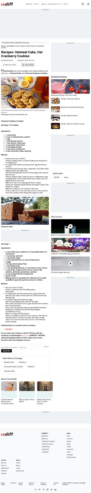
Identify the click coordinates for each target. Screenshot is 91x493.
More (64, 4)
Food (17, 46)
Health (18, 463)
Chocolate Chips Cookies (13, 367)
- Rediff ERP (44, 452)
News (35, 4)
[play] (70, 226)
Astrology (70, 455)
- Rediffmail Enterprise (48, 441)
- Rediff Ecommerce (47, 444)
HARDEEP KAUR (8, 60)
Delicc (66, 177)
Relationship (20, 471)
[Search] (82, 4)
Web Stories (56, 217)
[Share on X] (39, 490)
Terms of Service (31, 483)
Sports (69, 444)
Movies (69, 441)
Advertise (13, 483)
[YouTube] (51, 490)
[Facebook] (43, 490)
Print (47, 346)
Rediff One (44, 439)
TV (61, 4)
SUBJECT (31, 367)
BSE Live (3, 463)
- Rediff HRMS (45, 447)
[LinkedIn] (55, 490)
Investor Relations (44, 483)
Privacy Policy (21, 483)
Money (43, 4)
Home (27, 4)
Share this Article (10, 65)
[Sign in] (88, 4)
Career (18, 468)
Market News (5, 468)
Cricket (69, 447)
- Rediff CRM (45, 449)
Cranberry (22, 362)
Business (70, 439)
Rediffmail (44, 436)
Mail (31, 4)
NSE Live (3, 465)
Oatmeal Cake (9, 371)
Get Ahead (10, 46)
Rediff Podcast (71, 457)
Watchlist (4, 471)
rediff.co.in (25, 335)
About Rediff (3, 483)
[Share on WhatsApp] (35, 490)
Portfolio (3, 473)
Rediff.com (70, 483)
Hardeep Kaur (9, 362)
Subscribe (6, 351)
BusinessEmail (52, 4)
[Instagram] (47, 490)
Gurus (58, 4)
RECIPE (56, 177)
